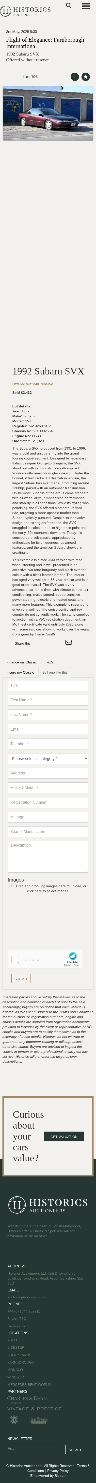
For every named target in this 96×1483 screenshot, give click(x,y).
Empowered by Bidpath (48, 1476)
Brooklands (19, 1355)
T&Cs (49, 662)
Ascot (13, 1340)
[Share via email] (69, 643)
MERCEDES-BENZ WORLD (29, 1385)
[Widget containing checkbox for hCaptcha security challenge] (45, 959)
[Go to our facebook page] (12, 1252)
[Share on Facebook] (38, 643)
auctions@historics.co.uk (26, 1297)
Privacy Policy (58, 1471)
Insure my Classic (20, 672)
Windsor (15, 1377)
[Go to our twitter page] (22, 1252)
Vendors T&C (18, 1326)
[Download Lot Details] (75, 77)
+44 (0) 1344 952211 (23, 1311)
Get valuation (64, 1137)
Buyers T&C (16, 1319)
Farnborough (20, 1362)
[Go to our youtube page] (32, 1252)
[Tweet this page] (49, 643)
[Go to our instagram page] (59, 643)
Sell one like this (54, 672)
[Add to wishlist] (85, 77)
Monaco (15, 1370)
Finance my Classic (21, 662)
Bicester (15, 1347)
